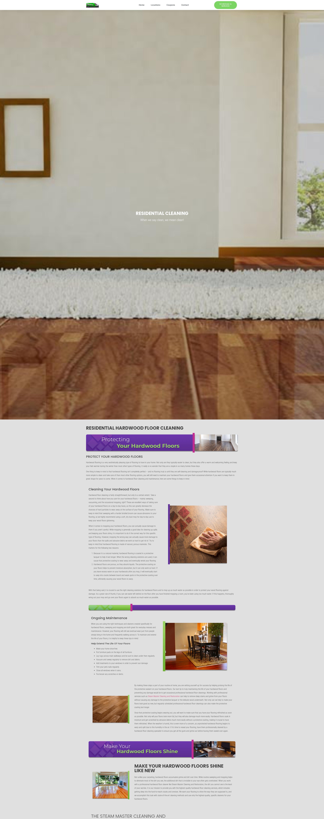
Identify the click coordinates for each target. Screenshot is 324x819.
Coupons (171, 5)
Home (142, 5)
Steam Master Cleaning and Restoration (164, 696)
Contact (185, 5)
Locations (155, 5)
